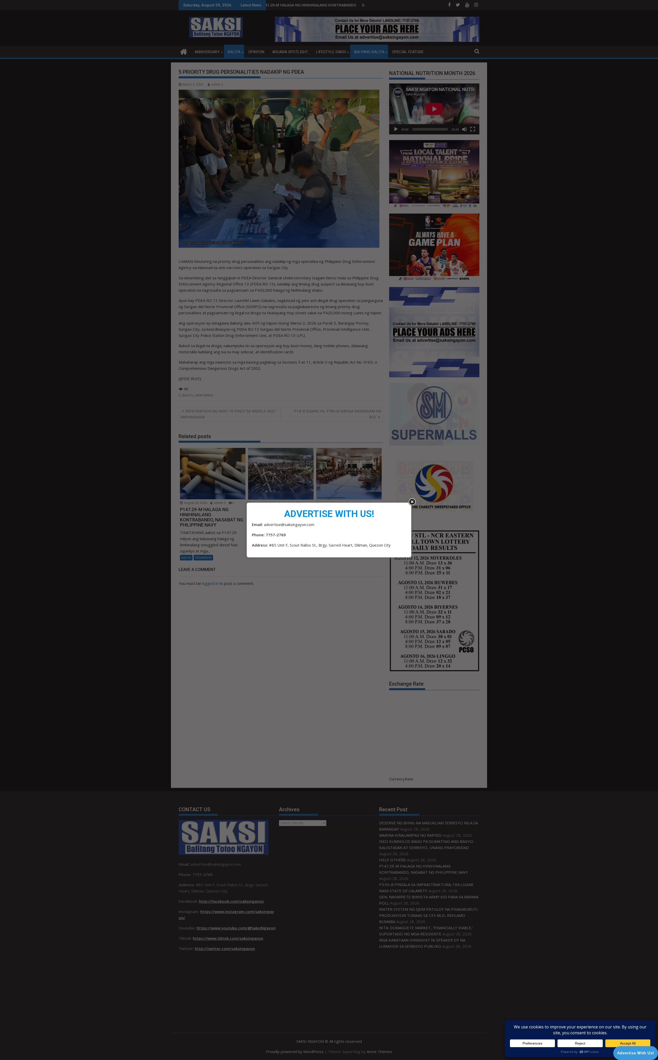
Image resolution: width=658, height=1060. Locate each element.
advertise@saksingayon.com (289, 524)
